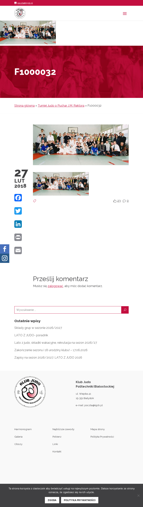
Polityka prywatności (80, 500)
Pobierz (57, 436)
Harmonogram (23, 429)
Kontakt (57, 451)
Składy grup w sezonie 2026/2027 (38, 328)
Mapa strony (97, 429)
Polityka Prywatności (102, 436)
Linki (55, 444)
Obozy (18, 444)
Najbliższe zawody (63, 429)
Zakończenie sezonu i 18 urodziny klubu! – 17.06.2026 (51, 350)
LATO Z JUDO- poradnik (31, 335)
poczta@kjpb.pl (93, 405)
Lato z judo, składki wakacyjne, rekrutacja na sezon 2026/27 (55, 342)
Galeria (18, 436)
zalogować (55, 286)
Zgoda (52, 500)
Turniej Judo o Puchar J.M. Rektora (61, 105)
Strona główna (24, 105)
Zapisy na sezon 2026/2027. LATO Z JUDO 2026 (48, 357)
